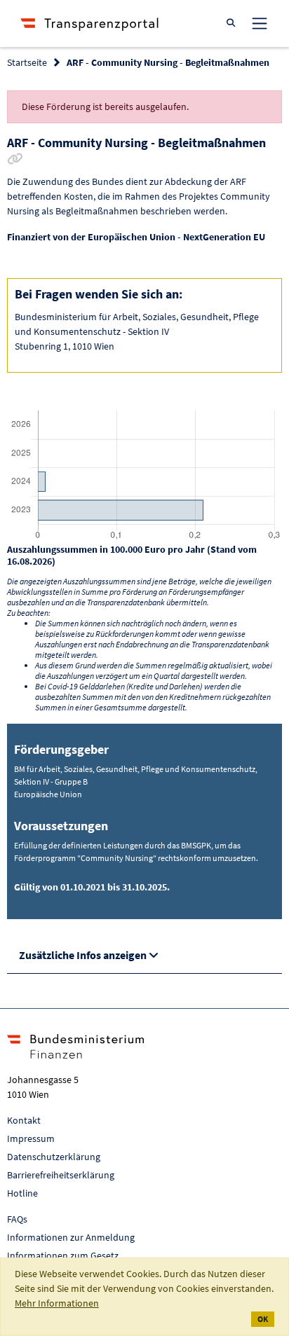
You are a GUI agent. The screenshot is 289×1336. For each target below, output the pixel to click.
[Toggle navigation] (259, 23)
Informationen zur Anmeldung (71, 1237)
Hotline (22, 1193)
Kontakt (24, 1120)
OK (262, 1319)
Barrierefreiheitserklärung (60, 1175)
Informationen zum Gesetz (63, 1255)
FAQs (17, 1219)
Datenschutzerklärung (53, 1156)
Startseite (27, 62)
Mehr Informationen (57, 1303)
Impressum (31, 1138)
